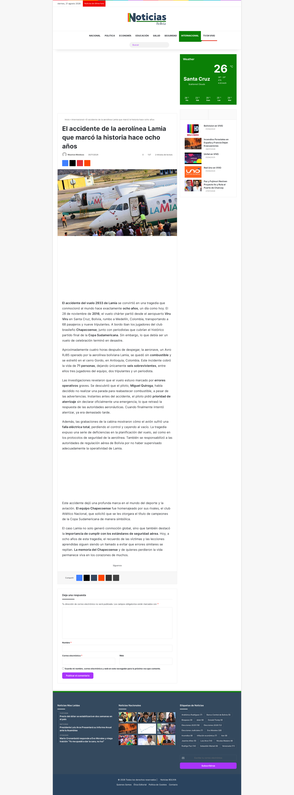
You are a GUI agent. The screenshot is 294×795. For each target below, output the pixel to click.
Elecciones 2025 (191, 725)
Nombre (67, 642)
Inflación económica (207, 735)
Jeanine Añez (189, 741)
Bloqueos (187, 720)
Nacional (94, 35)
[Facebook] (65, 163)
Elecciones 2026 (213, 725)
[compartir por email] (109, 578)
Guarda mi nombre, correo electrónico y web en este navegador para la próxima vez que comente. (113, 668)
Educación (142, 35)
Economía (125, 35)
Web (121, 655)
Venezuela (228, 746)
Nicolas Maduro (225, 741)
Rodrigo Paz (189, 746)
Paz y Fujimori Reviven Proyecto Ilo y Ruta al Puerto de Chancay (215, 184)
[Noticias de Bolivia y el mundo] (147, 19)
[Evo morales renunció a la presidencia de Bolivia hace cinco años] (147, 740)
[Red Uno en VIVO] (193, 172)
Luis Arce (206, 741)
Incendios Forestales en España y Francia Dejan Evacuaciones (216, 142)
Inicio (67, 119)
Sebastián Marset (209, 746)
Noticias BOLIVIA (168, 779)
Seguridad (170, 35)
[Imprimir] (116, 578)
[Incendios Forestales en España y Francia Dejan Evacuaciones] (193, 143)
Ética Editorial (140, 784)
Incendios (187, 735)
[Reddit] (87, 163)
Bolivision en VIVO (213, 125)
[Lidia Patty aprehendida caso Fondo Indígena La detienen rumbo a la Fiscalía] (166, 729)
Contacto (173, 784)
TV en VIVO (209, 35)
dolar (200, 720)
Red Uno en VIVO (212, 167)
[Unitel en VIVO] (193, 158)
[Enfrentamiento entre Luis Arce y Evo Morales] (128, 717)
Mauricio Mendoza (76, 154)
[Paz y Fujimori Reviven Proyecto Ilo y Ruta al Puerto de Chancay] (193, 185)
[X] (73, 163)
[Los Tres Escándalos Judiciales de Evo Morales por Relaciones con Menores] (147, 717)
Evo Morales (214, 730)
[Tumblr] (94, 578)
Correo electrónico (72, 655)
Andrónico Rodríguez (192, 715)
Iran (224, 735)
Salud (156, 35)
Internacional (190, 35)
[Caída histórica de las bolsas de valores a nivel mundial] (147, 729)
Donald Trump (215, 720)
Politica (110, 35)
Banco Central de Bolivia (218, 715)
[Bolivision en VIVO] (193, 130)
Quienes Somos (124, 784)
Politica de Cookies (158, 784)
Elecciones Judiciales (192, 730)
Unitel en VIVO (211, 154)
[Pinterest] (80, 163)
